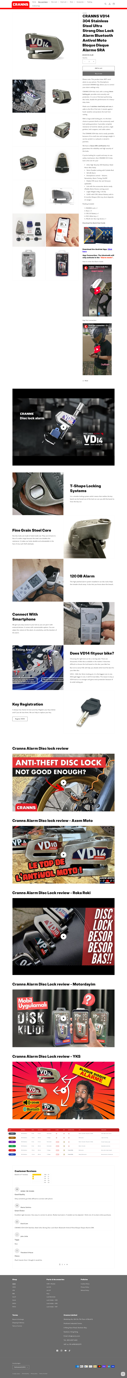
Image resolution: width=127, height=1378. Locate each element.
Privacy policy (34, 1373)
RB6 (13, 1293)
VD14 (14, 1284)
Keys (48, 1293)
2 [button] (62, 1264)
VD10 (14, 1287)
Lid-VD (49, 1287)
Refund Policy (85, 1290)
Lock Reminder (51, 1297)
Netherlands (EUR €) (20, 1367)
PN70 (14, 1307)
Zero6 (14, 1300)
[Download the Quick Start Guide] (99, 245)
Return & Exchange (18, 1319)
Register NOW (20, 719)
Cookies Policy (85, 1284)
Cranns (18, 1373)
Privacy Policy (85, 1287)
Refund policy (25, 1373)
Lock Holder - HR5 (52, 1303)
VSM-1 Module (51, 1284)
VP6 (13, 1290)
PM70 (14, 1303)
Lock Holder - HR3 (52, 1300)
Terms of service (17, 1326)
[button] (43, 2)
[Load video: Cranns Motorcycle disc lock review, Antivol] (63, 427)
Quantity (85, 58)
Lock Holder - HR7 (52, 1307)
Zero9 (14, 1297)
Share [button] (86, 381)
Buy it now (98, 73)
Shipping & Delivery (18, 1322)
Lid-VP (49, 1290)
